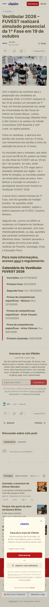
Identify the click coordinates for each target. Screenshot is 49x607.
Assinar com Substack (26, 565)
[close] (41, 521)
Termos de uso (13, 574)
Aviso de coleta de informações (20, 577)
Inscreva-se (24, 555)
